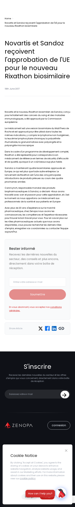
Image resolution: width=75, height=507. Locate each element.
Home (8, 18)
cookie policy (28, 478)
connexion (59, 425)
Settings (29, 496)
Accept (47, 496)
